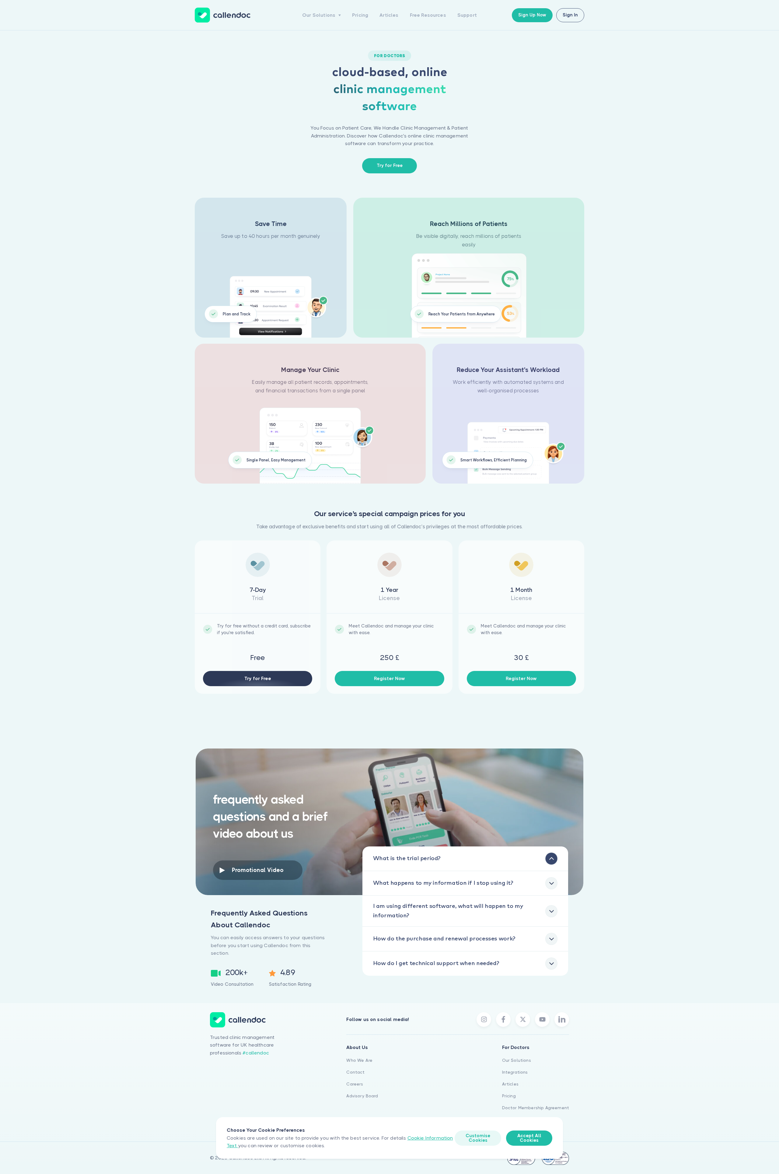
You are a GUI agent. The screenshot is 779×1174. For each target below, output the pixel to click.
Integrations (515, 1072)
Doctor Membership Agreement (535, 1107)
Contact (355, 1072)
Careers (354, 1084)
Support (467, 15)
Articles (388, 15)
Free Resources (428, 15)
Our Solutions (516, 1060)
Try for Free (257, 678)
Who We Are (359, 1060)
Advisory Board (362, 1095)
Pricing (360, 15)
